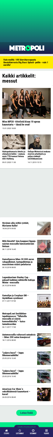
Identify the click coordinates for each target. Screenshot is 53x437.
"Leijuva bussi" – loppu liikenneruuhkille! (13, 354)
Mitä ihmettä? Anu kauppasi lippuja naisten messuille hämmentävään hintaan (18, 244)
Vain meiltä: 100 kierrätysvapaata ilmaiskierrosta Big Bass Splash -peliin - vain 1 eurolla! (25, 62)
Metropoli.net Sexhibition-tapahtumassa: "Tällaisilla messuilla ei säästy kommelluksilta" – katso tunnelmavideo (14, 318)
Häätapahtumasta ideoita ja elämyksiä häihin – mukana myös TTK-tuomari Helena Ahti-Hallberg (13, 155)
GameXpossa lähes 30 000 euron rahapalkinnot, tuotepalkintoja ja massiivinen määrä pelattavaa (18, 262)
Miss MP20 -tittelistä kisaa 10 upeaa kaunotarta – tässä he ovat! (21, 123)
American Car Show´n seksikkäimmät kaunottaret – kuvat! (16, 392)
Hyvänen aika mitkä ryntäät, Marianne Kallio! (15, 224)
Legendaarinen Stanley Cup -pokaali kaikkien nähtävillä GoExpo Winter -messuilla (18, 280)
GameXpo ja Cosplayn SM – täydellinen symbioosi (15, 296)
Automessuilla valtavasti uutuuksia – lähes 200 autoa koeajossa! (18, 336)
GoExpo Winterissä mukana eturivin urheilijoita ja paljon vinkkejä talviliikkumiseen (39, 155)
